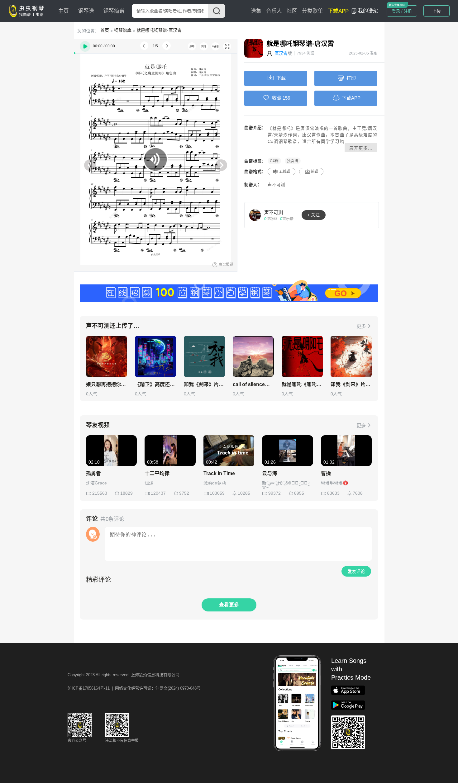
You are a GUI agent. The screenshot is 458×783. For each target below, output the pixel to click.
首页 (104, 30)
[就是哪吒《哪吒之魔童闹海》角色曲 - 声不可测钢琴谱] (302, 356)
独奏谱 (292, 161)
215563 (99, 493)
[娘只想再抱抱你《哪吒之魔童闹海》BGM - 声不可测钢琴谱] (106, 356)
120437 (158, 493)
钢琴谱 (86, 11)
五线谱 (284, 171)
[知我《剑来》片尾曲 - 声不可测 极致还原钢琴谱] (204, 356)
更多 (361, 326)
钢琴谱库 (122, 30)
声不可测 (276, 184)
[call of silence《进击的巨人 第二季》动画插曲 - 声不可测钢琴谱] (253, 356)
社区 (292, 11)
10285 (244, 493)
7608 (358, 493)
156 (286, 98)
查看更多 (229, 604)
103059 (217, 493)
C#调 (274, 161)
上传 (436, 11)
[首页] (28, 10)
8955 (299, 493)
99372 (274, 493)
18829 (126, 493)
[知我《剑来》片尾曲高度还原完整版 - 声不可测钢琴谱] (351, 356)
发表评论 (356, 571)
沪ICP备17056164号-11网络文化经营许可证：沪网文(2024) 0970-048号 (134, 688)
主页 (63, 11)
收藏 (276, 98)
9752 (184, 493)
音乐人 (274, 11)
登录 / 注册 (402, 11)
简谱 (314, 171)
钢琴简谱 (114, 11)
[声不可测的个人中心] (255, 215)
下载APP (338, 11)
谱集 (256, 11)
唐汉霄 (281, 53)
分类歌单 (312, 11)
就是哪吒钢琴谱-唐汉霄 (159, 30)
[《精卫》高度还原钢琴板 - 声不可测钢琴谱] (155, 356)
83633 (333, 493)
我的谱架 (368, 10)
